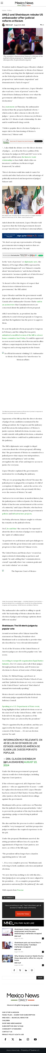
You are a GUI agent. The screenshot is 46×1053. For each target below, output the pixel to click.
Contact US (7, 1034)
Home (4, 10)
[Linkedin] (26, 972)
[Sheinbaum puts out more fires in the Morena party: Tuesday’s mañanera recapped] (7, 947)
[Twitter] (20, 972)
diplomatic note (30, 262)
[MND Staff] (4, 25)
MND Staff (9, 25)
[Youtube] (35, 1042)
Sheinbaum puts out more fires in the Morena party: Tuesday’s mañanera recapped (27, 947)
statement (10, 107)
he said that (11, 528)
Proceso (20, 892)
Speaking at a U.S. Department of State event (20, 706)
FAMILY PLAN (7, 1017)
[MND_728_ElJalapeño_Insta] (23, 141)
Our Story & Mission (10, 1014)
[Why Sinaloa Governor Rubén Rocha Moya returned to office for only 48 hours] (7, 960)
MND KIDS (6, 1020)
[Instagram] (31, 972)
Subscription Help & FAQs (12, 1028)
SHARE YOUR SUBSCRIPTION (24, 1017)
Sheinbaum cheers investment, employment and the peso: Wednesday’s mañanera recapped (28, 933)
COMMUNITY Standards (11, 1031)
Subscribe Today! (23, 916)
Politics (9, 10)
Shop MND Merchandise (12, 1025)
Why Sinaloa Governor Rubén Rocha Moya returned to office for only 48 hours (28, 960)
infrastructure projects (22, 514)
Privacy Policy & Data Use (13, 1036)
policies (5, 514)
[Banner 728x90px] (23, 255)
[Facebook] (14, 972)
